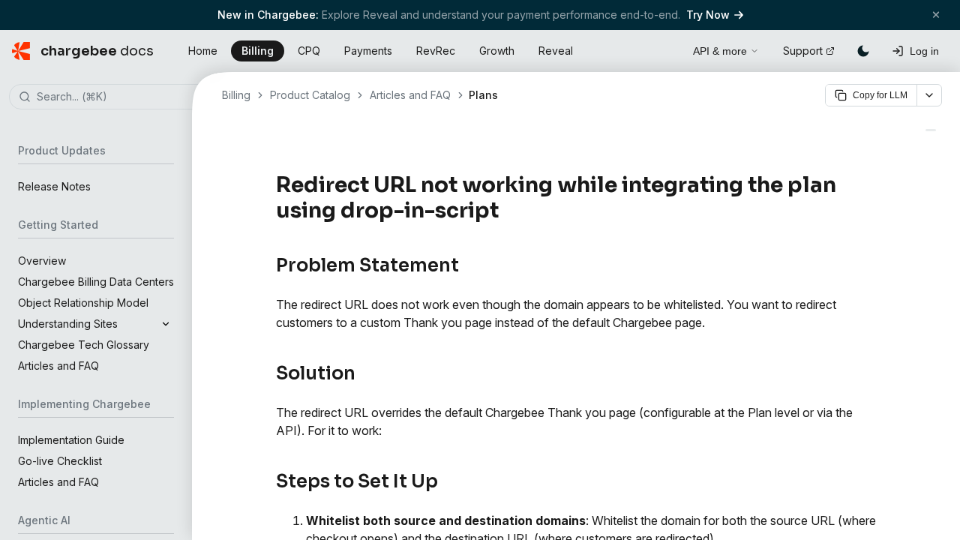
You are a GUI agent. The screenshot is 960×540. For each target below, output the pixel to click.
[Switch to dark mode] (863, 51)
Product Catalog (310, 94)
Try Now (708, 14)
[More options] (929, 95)
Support (803, 50)
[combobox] (118, 97)
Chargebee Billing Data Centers (96, 281)
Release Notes (54, 186)
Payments (368, 50)
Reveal (555, 50)
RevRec (435, 50)
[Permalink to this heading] (507, 211)
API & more (720, 51)
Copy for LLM (880, 95)
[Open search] (664, 48)
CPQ (309, 50)
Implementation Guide (71, 440)
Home (203, 50)
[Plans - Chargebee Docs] (931, 130)
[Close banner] (936, 15)
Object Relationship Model (83, 302)
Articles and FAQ (58, 365)
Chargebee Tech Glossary (83, 344)
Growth (496, 50)
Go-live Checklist (60, 460)
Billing (258, 50)
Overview (42, 260)
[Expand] (166, 324)
